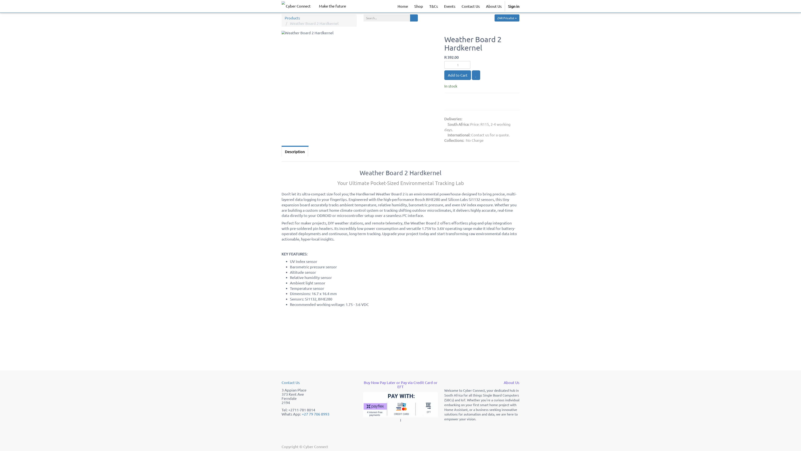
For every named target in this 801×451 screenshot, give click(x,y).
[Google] (449, 102)
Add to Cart (457, 75)
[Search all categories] (414, 18)
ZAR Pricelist (506, 18)
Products (292, 18)
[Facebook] (460, 102)
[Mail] (480, 102)
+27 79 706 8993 (315, 414)
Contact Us (291, 382)
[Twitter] (470, 102)
